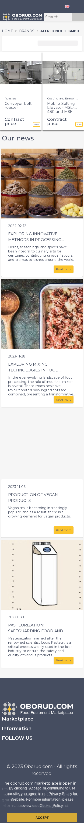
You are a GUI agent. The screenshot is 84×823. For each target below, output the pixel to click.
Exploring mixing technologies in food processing (33, 370)
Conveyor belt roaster (18, 105)
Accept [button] (42, 818)
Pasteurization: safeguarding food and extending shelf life (35, 631)
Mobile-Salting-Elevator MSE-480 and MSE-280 (61, 109)
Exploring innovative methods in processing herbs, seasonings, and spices (41, 240)
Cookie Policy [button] (51, 806)
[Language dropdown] (69, 6)
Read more (63, 269)
